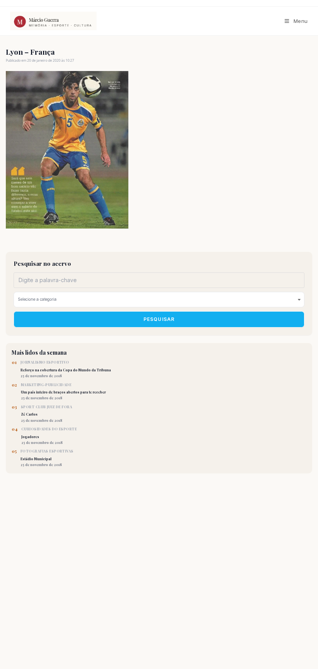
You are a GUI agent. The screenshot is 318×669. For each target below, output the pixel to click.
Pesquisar (159, 319)
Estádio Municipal (47, 458)
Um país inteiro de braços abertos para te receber (63, 391)
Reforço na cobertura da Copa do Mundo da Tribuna (66, 369)
